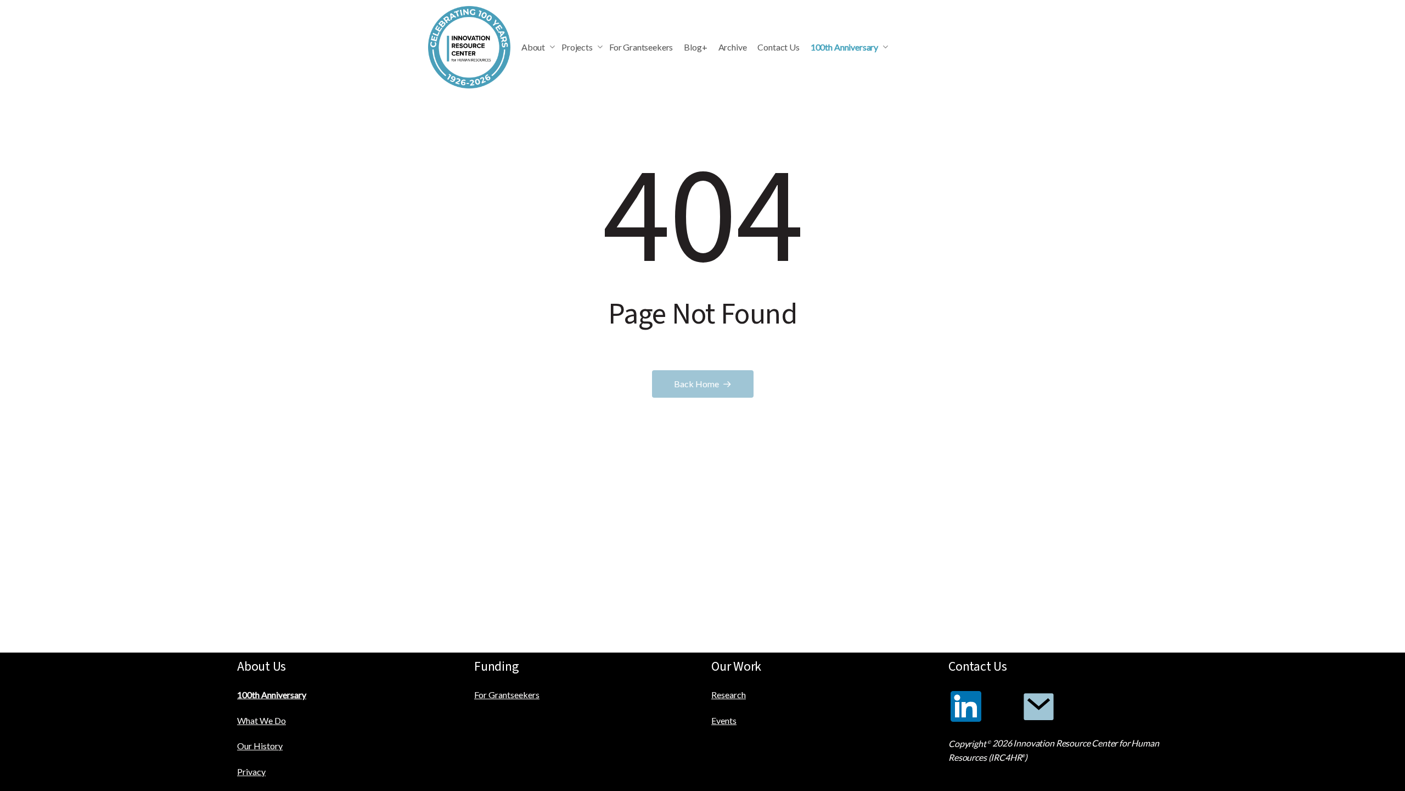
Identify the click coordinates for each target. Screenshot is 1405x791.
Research (728, 694)
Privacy (251, 771)
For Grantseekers (506, 694)
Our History (260, 745)
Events (724, 720)
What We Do (261, 720)
